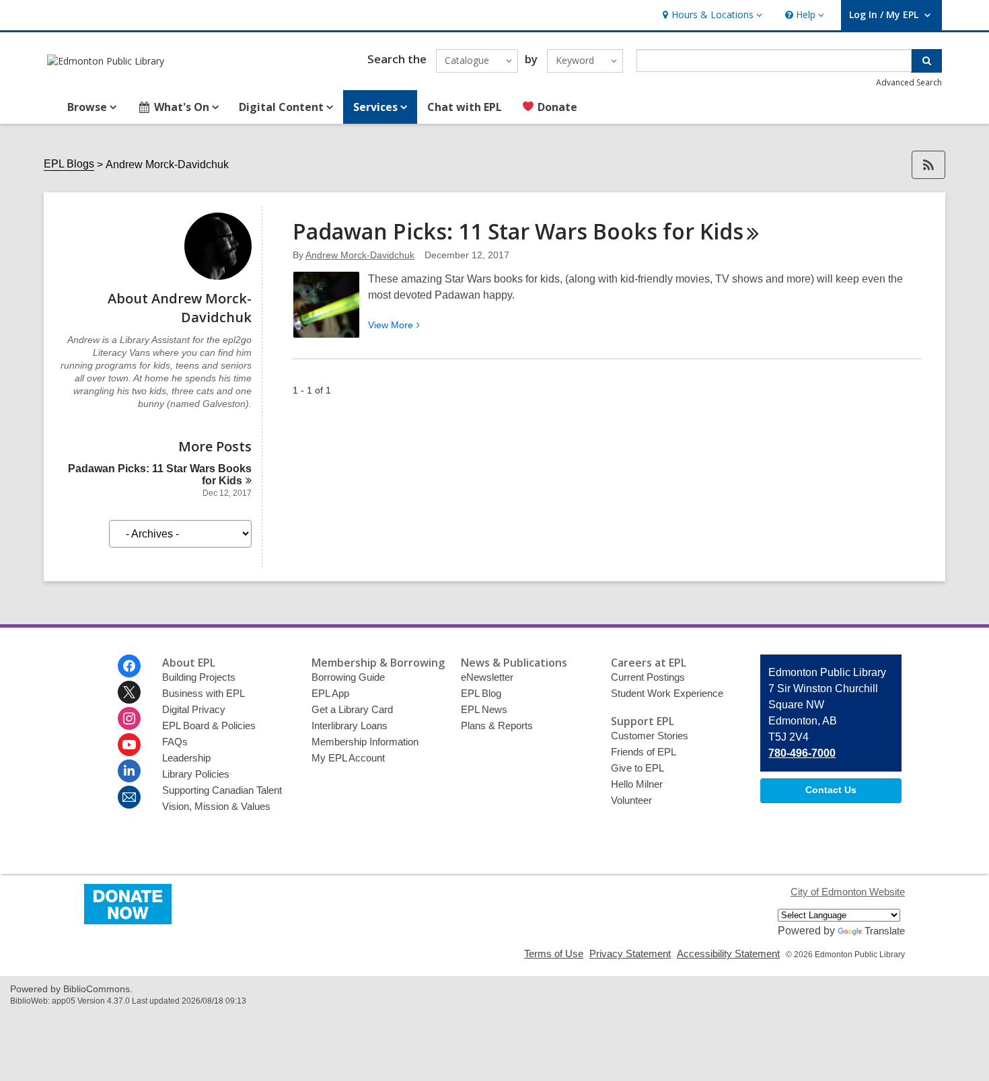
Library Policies (195, 774)
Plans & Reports (497, 725)
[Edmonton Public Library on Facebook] (129, 666)
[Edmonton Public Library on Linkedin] (129, 770)
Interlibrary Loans (350, 725)
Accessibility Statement (728, 953)
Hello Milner (637, 784)
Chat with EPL (464, 107)
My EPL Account (348, 757)
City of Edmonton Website (848, 891)
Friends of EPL (643, 751)
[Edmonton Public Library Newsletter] (129, 797)
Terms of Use (553, 953)
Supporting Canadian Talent (222, 790)
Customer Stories (649, 735)
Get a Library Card (352, 709)
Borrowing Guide (348, 677)
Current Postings (648, 677)
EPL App (330, 693)
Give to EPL (637, 768)
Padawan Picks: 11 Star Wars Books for (518, 231)
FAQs (175, 741)
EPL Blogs (69, 164)
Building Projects (198, 677)
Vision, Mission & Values (216, 806)
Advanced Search (909, 82)
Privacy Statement (630, 953)
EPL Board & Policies (209, 725)
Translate (885, 930)
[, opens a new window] (128, 920)
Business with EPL (203, 693)
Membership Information (365, 741)
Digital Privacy (193, 709)
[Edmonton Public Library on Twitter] (129, 692)
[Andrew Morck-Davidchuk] (218, 276)
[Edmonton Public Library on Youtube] (129, 744)
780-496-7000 (802, 753)
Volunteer (631, 800)
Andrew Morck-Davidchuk (359, 255)
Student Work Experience (667, 693)
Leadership (186, 757)
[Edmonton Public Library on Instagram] (129, 718)
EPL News (484, 709)
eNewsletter (487, 677)
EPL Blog (481, 693)
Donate (556, 107)
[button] (710, 15)
